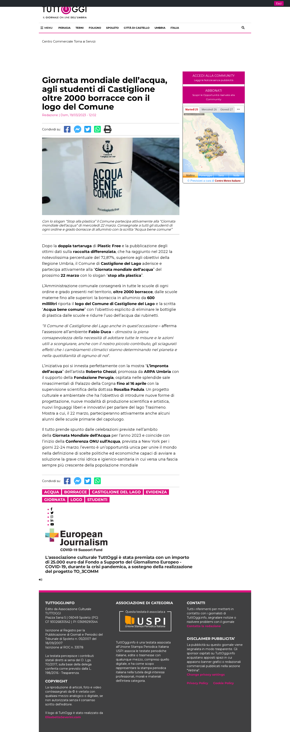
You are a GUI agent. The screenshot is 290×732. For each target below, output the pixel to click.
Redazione (50, 115)
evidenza (156, 492)
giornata (54, 499)
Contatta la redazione (204, 626)
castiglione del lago (116, 492)
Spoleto (112, 27)
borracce (75, 492)
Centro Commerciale (57, 41)
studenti (97, 499)
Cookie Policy (223, 683)
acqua (51, 492)
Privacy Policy (197, 683)
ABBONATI (213, 95)
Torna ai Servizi (85, 41)
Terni (80, 27)
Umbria (160, 27)
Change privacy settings (206, 674)
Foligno (95, 27)
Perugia (64, 27)
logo (76, 499)
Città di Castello (136, 27)
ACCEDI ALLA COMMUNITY (214, 78)
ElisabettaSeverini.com (63, 717)
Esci (279, 3)
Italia (174, 27)
